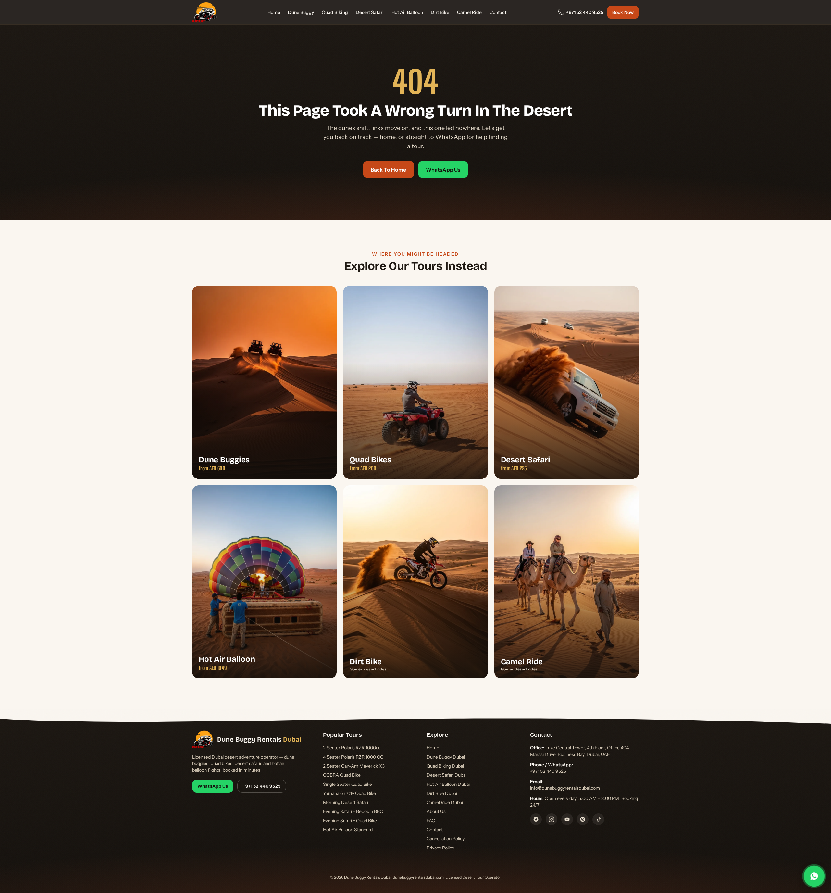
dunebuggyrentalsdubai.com (418, 877)
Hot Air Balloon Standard (348, 830)
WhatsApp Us (443, 169)
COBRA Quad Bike (342, 775)
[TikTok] (598, 819)
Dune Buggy (301, 12)
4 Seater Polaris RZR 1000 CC (353, 757)
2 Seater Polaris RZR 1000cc (351, 748)
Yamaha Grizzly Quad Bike (349, 793)
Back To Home (388, 169)
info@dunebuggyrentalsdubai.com (565, 788)
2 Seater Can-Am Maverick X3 (354, 766)
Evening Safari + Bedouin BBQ (353, 811)
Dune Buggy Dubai (446, 757)
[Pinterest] (583, 819)
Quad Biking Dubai (445, 766)
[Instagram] (551, 819)
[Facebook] (536, 819)
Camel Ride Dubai (445, 802)
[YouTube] (567, 819)
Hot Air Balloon (407, 12)
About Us (436, 811)
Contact (498, 12)
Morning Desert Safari (345, 802)
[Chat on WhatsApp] (814, 876)
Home (273, 12)
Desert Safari (370, 12)
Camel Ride (469, 12)
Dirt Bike (440, 12)
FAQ (431, 820)
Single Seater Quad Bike (347, 784)
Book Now (623, 12)
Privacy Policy (440, 848)
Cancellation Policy (446, 839)
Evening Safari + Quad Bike (350, 820)
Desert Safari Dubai (446, 775)
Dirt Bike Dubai (442, 793)
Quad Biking (335, 12)
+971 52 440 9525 (584, 12)
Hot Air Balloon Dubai (448, 784)
